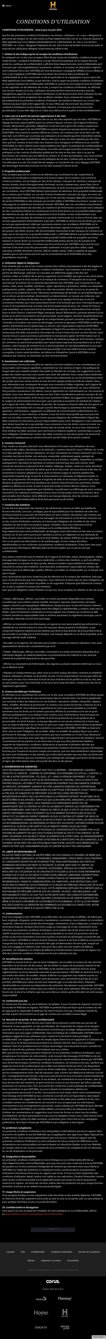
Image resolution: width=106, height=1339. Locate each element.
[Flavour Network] (65, 1298)
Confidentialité (38, 1251)
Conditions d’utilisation (61, 1251)
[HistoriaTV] (53, 6)
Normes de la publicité (89, 1251)
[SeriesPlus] (65, 1327)
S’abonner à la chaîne (51, 1260)
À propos (10, 1251)
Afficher (31, 1260)
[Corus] (53, 1281)
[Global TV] (41, 1298)
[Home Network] (41, 1313)
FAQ (23, 1251)
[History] (65, 1313)
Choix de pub (98, 1337)
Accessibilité (73, 1260)
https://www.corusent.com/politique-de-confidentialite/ (34, 1214)
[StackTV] (41, 1327)
